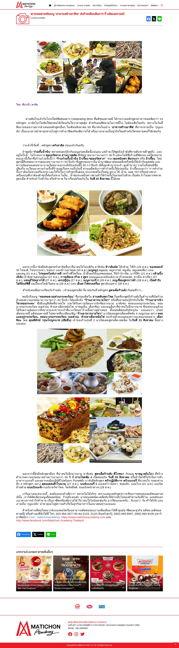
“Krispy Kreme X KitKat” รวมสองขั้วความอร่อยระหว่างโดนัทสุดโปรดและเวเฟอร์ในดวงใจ (106, 585)
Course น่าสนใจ (83, 5)
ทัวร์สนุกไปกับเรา (111, 5)
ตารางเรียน (97, 5)
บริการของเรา (142, 5)
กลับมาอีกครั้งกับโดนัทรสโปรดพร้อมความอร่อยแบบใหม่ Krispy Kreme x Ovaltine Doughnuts (145, 585)
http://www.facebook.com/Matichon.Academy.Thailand (50, 520)
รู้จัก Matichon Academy (64, 5)
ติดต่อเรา (154, 5)
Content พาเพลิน (127, 5)
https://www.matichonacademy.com (83, 517)
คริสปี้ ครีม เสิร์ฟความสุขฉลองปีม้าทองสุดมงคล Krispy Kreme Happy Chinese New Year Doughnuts (33, 585)
